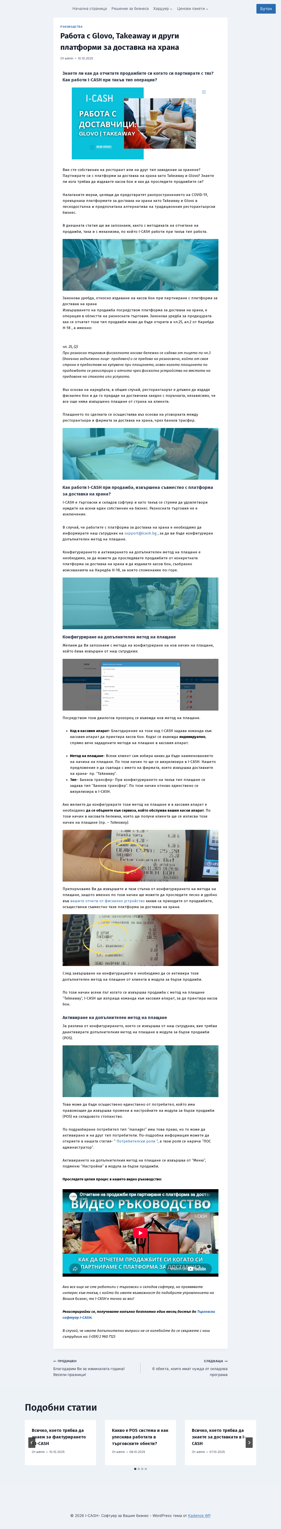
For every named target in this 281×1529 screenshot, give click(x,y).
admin (69, 58)
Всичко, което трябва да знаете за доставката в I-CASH (219, 1437)
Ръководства (71, 26)
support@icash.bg (140, 533)
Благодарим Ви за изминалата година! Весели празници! (89, 1368)
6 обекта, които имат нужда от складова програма (190, 1368)
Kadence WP (199, 1515)
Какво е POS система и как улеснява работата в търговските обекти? (140, 1437)
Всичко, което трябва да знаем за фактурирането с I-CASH (59, 1437)
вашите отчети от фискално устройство (107, 901)
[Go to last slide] (31, 1442)
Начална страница (89, 8)
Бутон (266, 8)
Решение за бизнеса (130, 8)
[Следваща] (249, 1442)
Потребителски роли (136, 1141)
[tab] (135, 1469)
